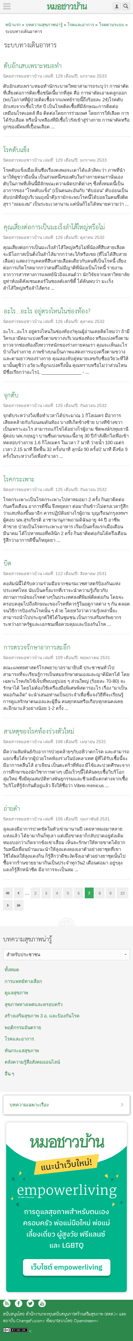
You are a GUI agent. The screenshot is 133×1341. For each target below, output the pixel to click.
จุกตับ (11, 396)
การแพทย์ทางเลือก (23, 981)
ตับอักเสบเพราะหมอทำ (33, 66)
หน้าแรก (13, 24)
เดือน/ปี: (72, 76)
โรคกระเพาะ (19, 480)
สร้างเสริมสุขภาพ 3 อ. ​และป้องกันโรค (42, 1015)
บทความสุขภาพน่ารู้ (44, 24)
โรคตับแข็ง (16, 150)
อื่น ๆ (9, 1073)
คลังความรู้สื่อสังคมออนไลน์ (32, 1062)
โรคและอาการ (80, 24)
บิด (7, 564)
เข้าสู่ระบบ (117, 6)
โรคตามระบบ (111, 24)
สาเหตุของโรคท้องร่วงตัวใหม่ (39, 732)
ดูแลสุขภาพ (16, 992)
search (126, 6)
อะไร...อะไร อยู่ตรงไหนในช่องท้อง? (47, 312)
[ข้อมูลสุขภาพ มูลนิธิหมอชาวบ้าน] (67, 6)
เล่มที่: (49, 76)
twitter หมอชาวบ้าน (30, 1303)
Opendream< (86, 1321)
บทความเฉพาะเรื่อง (29, 1104)
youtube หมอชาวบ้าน (42, 1303)
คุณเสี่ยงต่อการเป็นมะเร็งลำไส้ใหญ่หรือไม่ (54, 228)
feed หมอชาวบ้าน (7, 1303)
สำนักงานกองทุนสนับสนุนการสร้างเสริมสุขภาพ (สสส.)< (72, 1314)
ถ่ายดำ (12, 809)
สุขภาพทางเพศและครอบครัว (33, 1004)
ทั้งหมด (12, 969)
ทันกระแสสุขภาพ (22, 1050)
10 (122, 893)
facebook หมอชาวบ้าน (18, 1303)
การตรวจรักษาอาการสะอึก (37, 648)
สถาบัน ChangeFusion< (24, 1321)
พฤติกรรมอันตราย (23, 1027)
